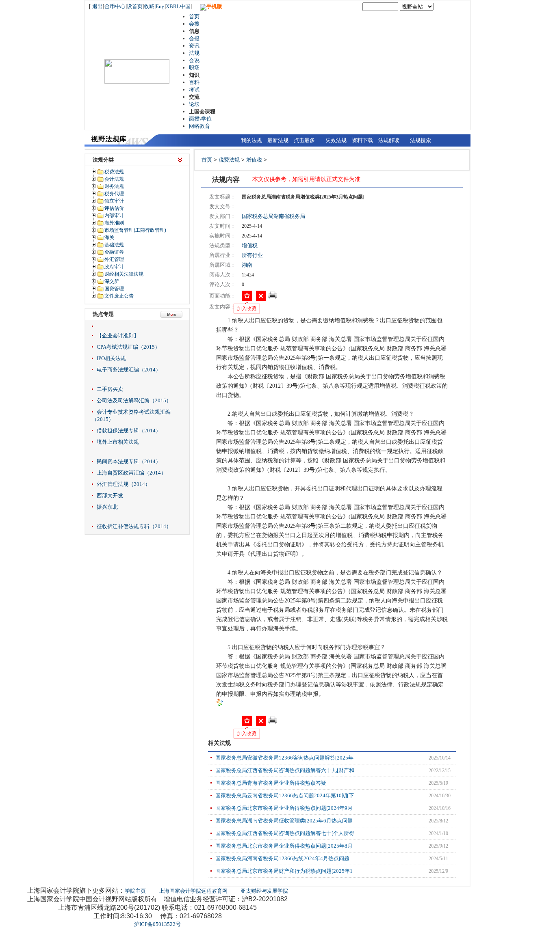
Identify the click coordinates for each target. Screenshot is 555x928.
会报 (194, 38)
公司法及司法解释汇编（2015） (134, 400)
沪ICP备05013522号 (157, 924)
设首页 (135, 6)
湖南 (247, 265)
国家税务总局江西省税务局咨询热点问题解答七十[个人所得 (284, 833)
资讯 (194, 46)
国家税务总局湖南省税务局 (273, 216)
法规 (194, 53)
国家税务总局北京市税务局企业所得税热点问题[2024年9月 (284, 808)
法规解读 (388, 140)
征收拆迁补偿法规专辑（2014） (134, 526)
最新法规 (277, 140)
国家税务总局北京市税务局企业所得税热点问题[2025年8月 (284, 846)
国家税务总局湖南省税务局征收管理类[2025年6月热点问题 (284, 821)
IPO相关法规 (111, 358)
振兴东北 (107, 507)
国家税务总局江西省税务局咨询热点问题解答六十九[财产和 (284, 770)
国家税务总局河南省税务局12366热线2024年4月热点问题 (282, 858)
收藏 (149, 6)
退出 (97, 6)
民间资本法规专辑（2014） (129, 461)
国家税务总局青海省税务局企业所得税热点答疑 (270, 783)
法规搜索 (420, 140)
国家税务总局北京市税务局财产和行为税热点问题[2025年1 (284, 871)
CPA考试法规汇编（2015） (128, 347)
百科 (194, 82)
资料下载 (362, 140)
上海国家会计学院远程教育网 (193, 891)
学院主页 (135, 891)
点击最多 (304, 140)
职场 (194, 68)
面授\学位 (200, 119)
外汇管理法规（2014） (123, 484)
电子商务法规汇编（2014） (129, 370)
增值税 (254, 160)
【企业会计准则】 (118, 335)
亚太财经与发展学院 (264, 891)
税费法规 (229, 160)
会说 (194, 60)
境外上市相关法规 (118, 442)
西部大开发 (110, 495)
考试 (194, 89)
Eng (160, 6)
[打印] (272, 298)
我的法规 (251, 140)
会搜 (194, 24)
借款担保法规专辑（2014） (129, 430)
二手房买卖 (110, 389)
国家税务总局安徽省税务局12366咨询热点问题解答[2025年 (284, 758)
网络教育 (199, 126)
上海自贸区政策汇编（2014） (131, 473)
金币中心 (115, 6)
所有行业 (252, 255)
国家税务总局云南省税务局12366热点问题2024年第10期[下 (284, 795)
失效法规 (336, 140)
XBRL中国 (178, 6)
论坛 (194, 104)
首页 (194, 16)
